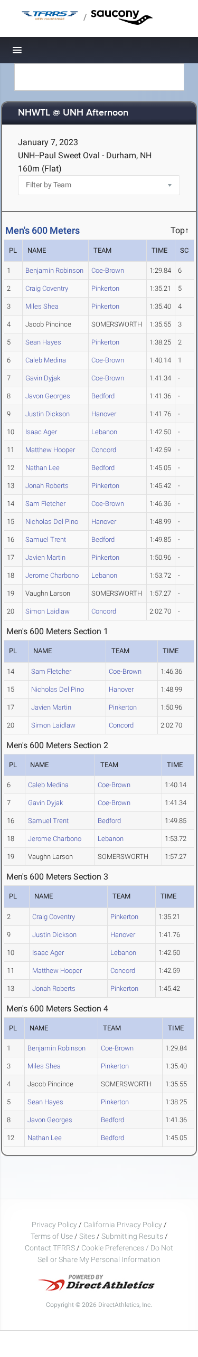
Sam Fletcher (45, 504)
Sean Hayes (43, 342)
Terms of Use (52, 1236)
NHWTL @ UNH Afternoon (73, 113)
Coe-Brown (107, 270)
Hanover (103, 414)
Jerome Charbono (52, 575)
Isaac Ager (41, 432)
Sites (87, 1236)
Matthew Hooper (50, 450)
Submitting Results (132, 1236)
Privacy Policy (54, 1224)
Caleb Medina (45, 360)
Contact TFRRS (51, 1248)
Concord (103, 450)
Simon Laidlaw (47, 611)
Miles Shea (42, 306)
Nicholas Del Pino (51, 521)
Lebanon (104, 432)
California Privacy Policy (122, 1224)
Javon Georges (47, 396)
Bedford (103, 396)
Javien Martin (45, 557)
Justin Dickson (47, 414)
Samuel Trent (45, 539)
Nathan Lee (42, 468)
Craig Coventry (46, 288)
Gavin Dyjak (42, 378)
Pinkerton (105, 288)
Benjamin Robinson (54, 270)
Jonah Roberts (47, 486)
